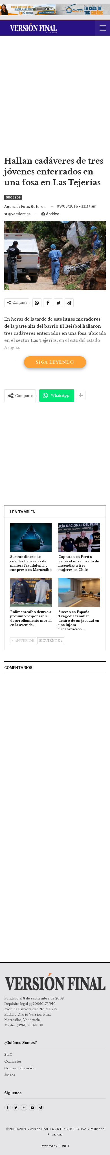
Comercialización (20, 1068)
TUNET (64, 1146)
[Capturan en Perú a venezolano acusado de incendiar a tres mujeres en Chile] (79, 537)
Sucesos (13, 197)
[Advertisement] (55, 98)
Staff (8, 1055)
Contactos (13, 1061)
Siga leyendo (55, 362)
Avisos (9, 1075)
